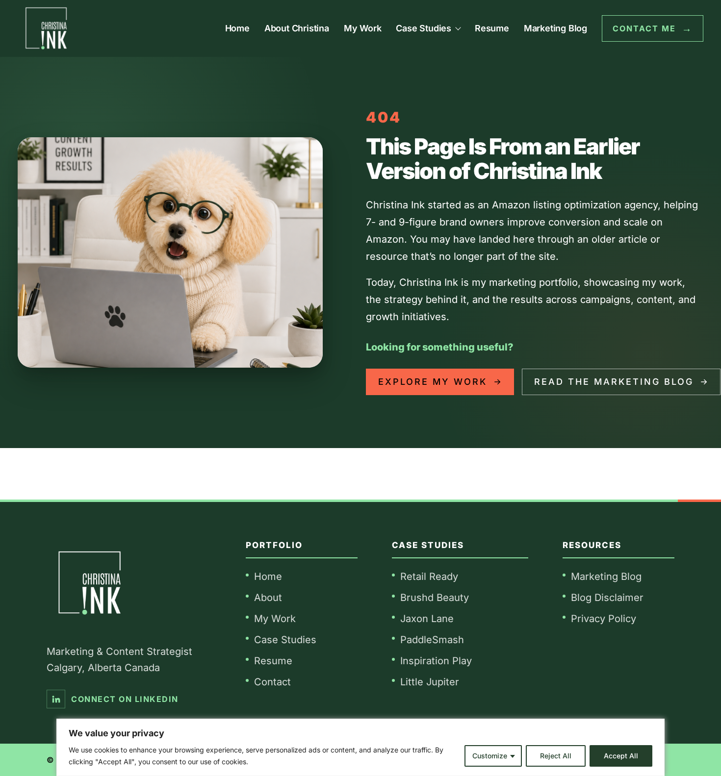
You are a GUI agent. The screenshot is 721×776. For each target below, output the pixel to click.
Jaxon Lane (427, 619)
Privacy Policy (603, 619)
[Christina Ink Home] (46, 28)
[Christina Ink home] (89, 583)
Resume (492, 28)
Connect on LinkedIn (125, 699)
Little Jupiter (429, 682)
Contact (272, 682)
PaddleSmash (432, 640)
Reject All (555, 755)
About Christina (296, 28)
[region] (360, 747)
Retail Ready (429, 576)
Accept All (621, 755)
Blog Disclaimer (607, 597)
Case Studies (285, 640)
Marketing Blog (555, 28)
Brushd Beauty (434, 597)
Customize (489, 755)
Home (237, 28)
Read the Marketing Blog (614, 381)
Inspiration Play (436, 661)
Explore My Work (432, 381)
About (268, 597)
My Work (363, 28)
